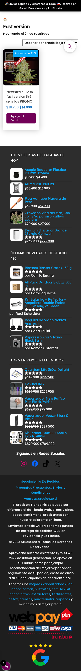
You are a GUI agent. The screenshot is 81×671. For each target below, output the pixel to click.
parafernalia (44, 599)
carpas (27, 589)
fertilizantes (61, 594)
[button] (70, 46)
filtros (25, 594)
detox (13, 599)
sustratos (42, 589)
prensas (26, 599)
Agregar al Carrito (17, 118)
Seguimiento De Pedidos (40, 481)
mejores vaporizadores (47, 584)
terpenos (62, 599)
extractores (40, 594)
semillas (58, 589)
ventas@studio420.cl (40, 499)
